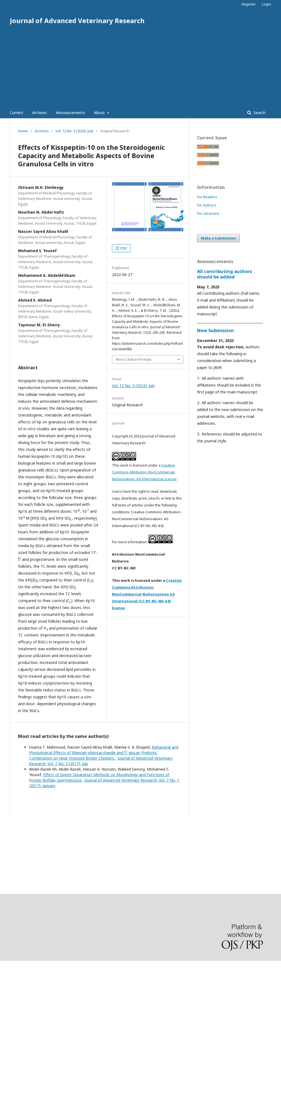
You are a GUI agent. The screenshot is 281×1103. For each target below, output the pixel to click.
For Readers (207, 196)
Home (23, 130)
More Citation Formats (134, 359)
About (100, 112)
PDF (123, 248)
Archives (39, 112)
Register (249, 4)
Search (259, 112)
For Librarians (208, 213)
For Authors (206, 205)
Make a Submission (218, 238)
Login (266, 4)
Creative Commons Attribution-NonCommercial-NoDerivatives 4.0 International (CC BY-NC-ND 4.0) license (147, 594)
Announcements (70, 112)
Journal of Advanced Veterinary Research (77, 20)
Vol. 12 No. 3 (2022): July (74, 130)
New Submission (215, 330)
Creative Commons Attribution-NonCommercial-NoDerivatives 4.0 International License (144, 472)
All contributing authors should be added (224, 274)
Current (16, 112)
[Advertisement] (140, 65)
